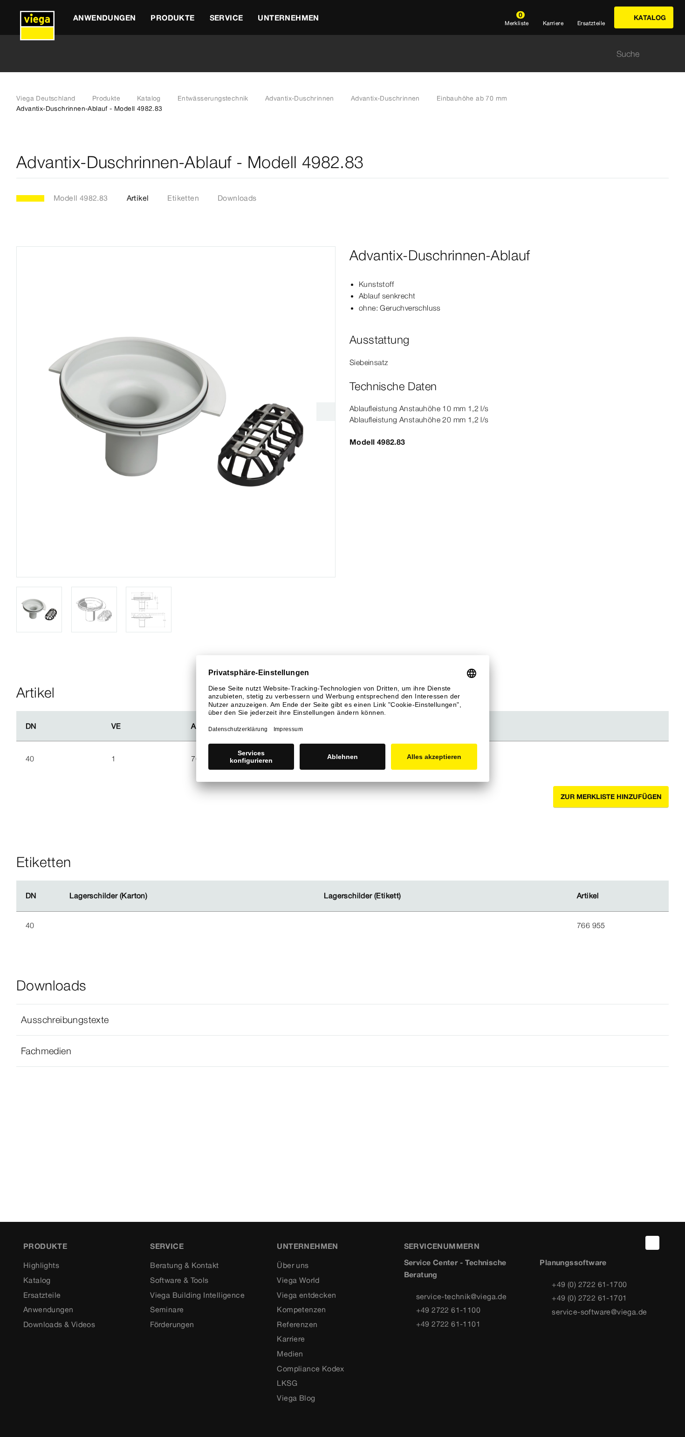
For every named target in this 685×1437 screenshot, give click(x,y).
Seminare (167, 1309)
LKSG (287, 1383)
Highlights (41, 1265)
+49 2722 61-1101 (448, 1324)
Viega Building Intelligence (197, 1295)
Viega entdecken (306, 1295)
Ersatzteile (42, 1295)
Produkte (106, 98)
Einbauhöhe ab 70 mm (472, 98)
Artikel (138, 198)
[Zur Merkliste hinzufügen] (663, 162)
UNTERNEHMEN (307, 1246)
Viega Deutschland (45, 98)
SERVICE (167, 1246)
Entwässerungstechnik (213, 98)
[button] (342, 1019)
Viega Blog (296, 1398)
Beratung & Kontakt (184, 1265)
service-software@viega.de (599, 1311)
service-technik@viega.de (461, 1296)
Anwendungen (48, 1309)
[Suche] (663, 54)
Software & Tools (179, 1280)
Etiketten (183, 198)
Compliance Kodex (310, 1368)
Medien (290, 1353)
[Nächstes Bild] (325, 411)
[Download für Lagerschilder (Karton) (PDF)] (155, 896)
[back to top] (652, 1243)
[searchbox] (334, 54)
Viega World (298, 1280)
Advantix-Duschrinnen (299, 98)
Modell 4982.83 (81, 198)
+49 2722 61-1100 (448, 1310)
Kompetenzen (301, 1309)
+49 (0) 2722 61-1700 (589, 1284)
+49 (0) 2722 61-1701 (589, 1297)
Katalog (149, 98)
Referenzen (297, 1324)
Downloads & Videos (59, 1324)
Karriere (291, 1338)
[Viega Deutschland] (37, 17)
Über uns (292, 1265)
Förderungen (172, 1324)
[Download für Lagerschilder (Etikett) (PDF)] (408, 896)
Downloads (237, 198)
